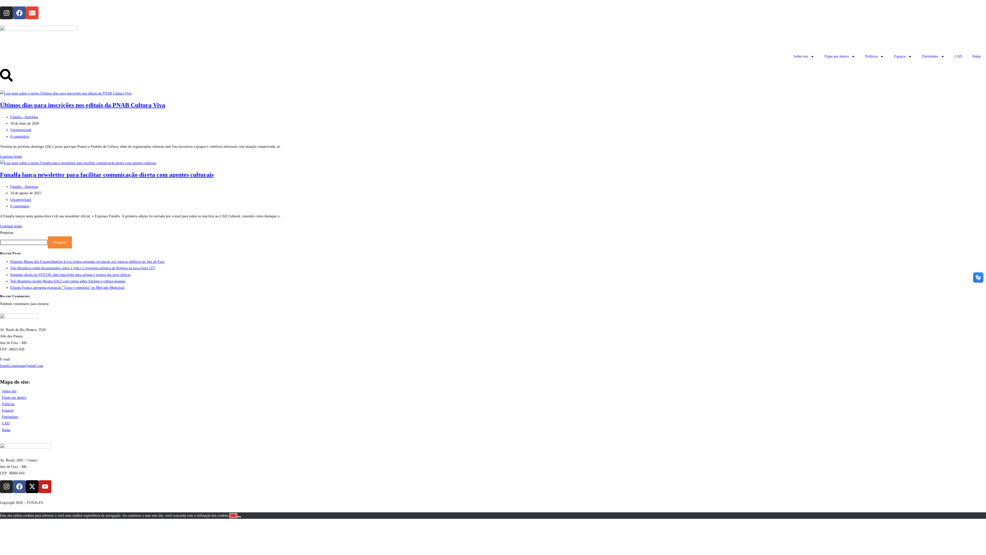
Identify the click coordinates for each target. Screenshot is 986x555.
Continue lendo (11, 157)
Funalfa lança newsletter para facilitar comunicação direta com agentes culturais (107, 174)
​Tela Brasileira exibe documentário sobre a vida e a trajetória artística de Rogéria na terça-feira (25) (82, 268)
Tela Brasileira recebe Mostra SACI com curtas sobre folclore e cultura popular (67, 281)
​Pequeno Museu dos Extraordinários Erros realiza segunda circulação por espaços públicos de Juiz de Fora (87, 262)
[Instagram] (6, 12)
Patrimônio (930, 56)
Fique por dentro (836, 56)
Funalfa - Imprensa (24, 117)
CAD (958, 56)
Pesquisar (7, 233)
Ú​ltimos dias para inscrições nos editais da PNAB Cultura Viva (82, 105)
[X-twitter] (32, 486)
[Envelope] (32, 12)
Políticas (871, 56)
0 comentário (19, 136)
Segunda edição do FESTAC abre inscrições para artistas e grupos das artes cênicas (70, 275)
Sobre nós (801, 56)
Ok (233, 515)
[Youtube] (45, 486)
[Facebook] (19, 12)
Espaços (900, 56)
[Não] (239, 516)
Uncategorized (20, 130)
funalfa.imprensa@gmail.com (21, 366)
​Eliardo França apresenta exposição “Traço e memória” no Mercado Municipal (67, 288)
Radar (976, 56)
